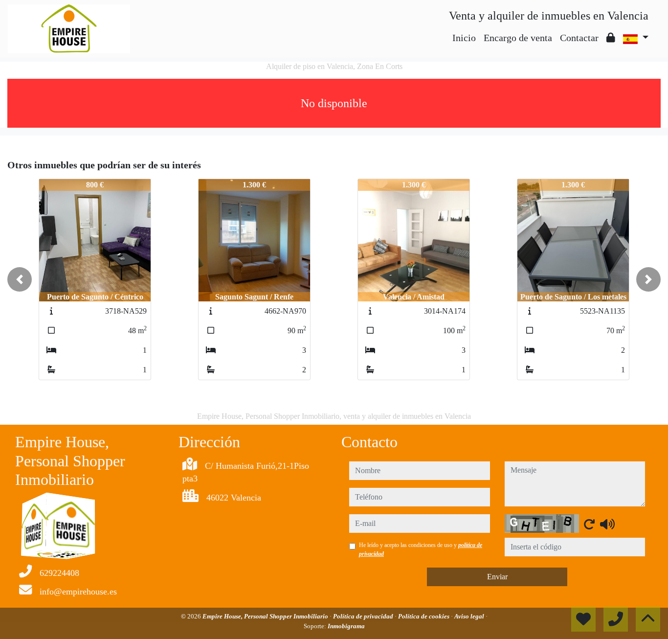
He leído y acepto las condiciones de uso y (420, 549)
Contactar (579, 37)
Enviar (497, 576)
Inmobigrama (346, 626)
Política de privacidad (364, 616)
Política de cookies (424, 616)
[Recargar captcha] (589, 524)
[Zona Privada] (610, 37)
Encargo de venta (518, 37)
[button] (19, 279)
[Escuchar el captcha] (607, 524)
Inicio (464, 37)
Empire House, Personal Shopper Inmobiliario (266, 616)
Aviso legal (470, 616)
